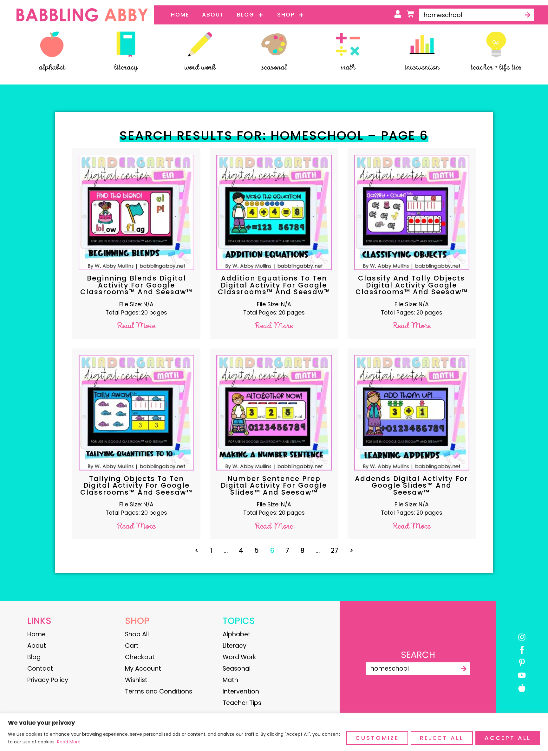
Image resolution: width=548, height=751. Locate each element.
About (213, 14)
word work (200, 67)
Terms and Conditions (158, 691)
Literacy (234, 645)
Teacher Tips (242, 703)
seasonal (274, 67)
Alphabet (237, 634)
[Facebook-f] (522, 650)
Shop (286, 14)
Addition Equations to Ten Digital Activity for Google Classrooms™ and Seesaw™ (274, 285)
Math (230, 680)
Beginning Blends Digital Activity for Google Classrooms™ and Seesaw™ (136, 285)
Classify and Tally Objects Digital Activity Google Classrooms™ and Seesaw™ (412, 285)
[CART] (410, 14)
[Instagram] (522, 637)
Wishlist (136, 680)
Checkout (140, 657)
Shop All (137, 634)
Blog (245, 14)
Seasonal (237, 668)
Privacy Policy (47, 680)
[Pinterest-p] (522, 662)
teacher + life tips (496, 67)
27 (334, 550)
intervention (422, 67)
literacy (126, 67)
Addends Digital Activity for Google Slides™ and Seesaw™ (411, 485)
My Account (143, 668)
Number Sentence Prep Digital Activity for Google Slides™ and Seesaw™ (274, 485)
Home (180, 14)
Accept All (508, 738)
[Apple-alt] (522, 688)
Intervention (241, 691)
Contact (40, 668)
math (348, 67)
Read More (69, 742)
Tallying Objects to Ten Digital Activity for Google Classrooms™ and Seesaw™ (136, 485)
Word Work (239, 657)
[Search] (527, 15)
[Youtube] (522, 675)
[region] (274, 732)
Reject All (442, 738)
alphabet (52, 67)
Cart (132, 645)
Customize (377, 738)
